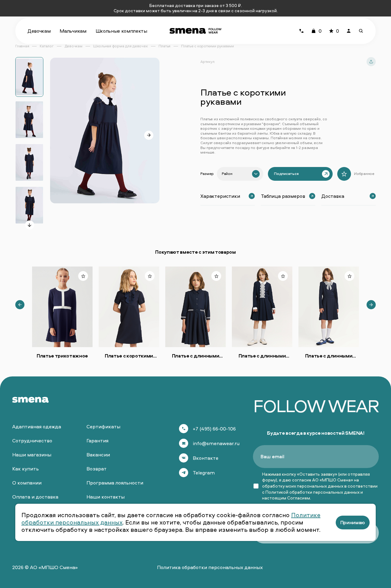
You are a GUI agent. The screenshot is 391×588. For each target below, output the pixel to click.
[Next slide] (29, 225)
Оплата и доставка (35, 496)
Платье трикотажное (62, 355)
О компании (27, 482)
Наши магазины (31, 454)
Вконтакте (205, 458)
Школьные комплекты (121, 30)
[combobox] (240, 174)
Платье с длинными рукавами (195, 355)
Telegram (204, 472)
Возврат (96, 468)
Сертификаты (103, 426)
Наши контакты (105, 496)
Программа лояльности (114, 482)
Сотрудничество (32, 440)
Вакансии (98, 454)
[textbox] (227, 174)
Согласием (298, 498)
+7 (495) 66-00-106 (214, 428)
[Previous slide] (19, 304)
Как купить (25, 468)
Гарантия (97, 440)
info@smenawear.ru (216, 443)
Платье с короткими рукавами (129, 355)
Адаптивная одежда (36, 426)
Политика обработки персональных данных (210, 567)
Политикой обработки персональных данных (312, 492)
